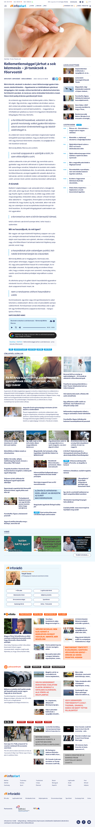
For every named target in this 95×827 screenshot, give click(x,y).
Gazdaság (7, 785)
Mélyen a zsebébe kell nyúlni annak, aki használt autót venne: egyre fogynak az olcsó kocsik (17, 691)
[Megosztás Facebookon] (53, 79)
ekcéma (39, 349)
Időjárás (86, 785)
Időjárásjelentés (43, 798)
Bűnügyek (55, 783)
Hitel (27, 667)
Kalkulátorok (58, 667)
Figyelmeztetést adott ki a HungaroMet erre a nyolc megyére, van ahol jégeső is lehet (57, 444)
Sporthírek (69, 798)
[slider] (34, 327)
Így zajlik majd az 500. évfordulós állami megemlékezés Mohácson (34, 444)
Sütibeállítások (29, 823)
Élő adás (19, 590)
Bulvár (54, 780)
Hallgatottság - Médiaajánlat (27, 821)
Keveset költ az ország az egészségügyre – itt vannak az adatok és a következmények (74, 376)
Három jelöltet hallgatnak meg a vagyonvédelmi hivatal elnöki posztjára (46, 474)
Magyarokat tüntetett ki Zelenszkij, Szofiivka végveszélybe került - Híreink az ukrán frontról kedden (76, 653)
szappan (32, 349)
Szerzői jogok (16, 823)
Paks (45, 5)
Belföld (19, 342)
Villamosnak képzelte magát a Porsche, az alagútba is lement (75, 463)
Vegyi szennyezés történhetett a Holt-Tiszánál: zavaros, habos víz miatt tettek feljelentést (76, 706)
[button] (12, 327)
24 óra (32, 5)
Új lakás (62, 614)
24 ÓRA (79, 125)
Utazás (46, 667)
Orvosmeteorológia (56, 798)
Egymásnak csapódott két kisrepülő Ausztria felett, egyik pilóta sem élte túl (17, 490)
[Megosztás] (54, 321)
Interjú (38, 783)
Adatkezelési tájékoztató (53, 821)
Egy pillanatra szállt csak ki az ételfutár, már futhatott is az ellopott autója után (74, 404)
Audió (69, 783)
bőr (11, 349)
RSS (22, 823)
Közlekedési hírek (30, 798)
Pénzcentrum (25, 614)
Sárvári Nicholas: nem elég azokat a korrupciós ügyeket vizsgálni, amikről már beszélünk (46, 634)
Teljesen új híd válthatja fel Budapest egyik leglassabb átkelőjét (14, 481)
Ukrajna (38, 5)
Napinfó (54, 785)
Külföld (6, 783)
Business (21, 722)
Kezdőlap (12, 342)
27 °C (89, 2)
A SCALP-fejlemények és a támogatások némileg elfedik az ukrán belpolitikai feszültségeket (75, 453)
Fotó (85, 780)
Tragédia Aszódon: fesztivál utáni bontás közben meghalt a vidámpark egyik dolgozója (17, 471)
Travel (39, 722)
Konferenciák (50, 614)
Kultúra (22, 783)
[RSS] (78, 822)
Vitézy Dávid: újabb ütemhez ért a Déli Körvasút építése (11, 443)
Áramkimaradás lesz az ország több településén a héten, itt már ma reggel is (79, 444)
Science (48, 722)
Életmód (38, 785)
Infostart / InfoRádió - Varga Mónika (18, 79)
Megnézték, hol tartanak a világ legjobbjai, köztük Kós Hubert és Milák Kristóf (46, 453)
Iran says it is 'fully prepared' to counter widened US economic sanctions (16, 746)
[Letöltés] (51, 321)
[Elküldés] (59, 79)
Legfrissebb (71, 780)
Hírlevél (86, 783)
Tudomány (23, 780)
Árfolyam (38, 614)
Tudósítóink (39, 780)
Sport (30, 722)
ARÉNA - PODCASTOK (82, 5)
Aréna (89, 798)
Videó (69, 785)
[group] (20, 327)
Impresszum (41, 821)
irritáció (48, 349)
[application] (33, 327)
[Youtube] (89, 822)
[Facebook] (84, 822)
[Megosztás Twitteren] (56, 79)
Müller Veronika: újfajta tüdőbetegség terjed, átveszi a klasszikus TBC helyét (15, 461)
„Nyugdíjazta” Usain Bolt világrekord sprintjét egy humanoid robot (84, 482)
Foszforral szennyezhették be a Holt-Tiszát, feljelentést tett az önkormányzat (75, 386)
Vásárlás (36, 667)
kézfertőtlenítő (20, 349)
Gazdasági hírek (79, 798)
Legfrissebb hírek (17, 798)
